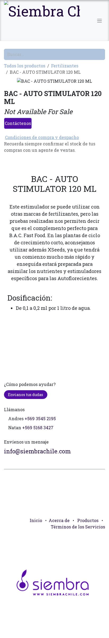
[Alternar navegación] (99, 20)
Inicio (36, 520)
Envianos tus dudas (25, 394)
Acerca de (59, 520)
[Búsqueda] (102, 54)
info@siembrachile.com (37, 451)
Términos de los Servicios (78, 527)
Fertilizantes (64, 65)
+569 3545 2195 (40, 418)
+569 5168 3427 (37, 427)
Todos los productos (24, 65)
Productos (87, 520)
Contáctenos (18, 123)
